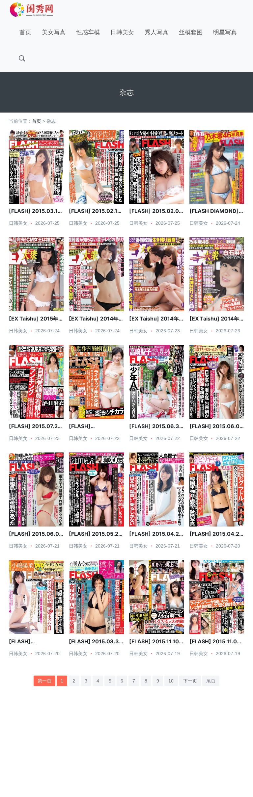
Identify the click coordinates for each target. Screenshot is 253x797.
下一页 (190, 680)
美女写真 (54, 32)
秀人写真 (156, 32)
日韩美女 (122, 32)
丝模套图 (191, 32)
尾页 (210, 680)
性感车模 (88, 32)
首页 (25, 32)
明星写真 (225, 32)
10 (171, 680)
